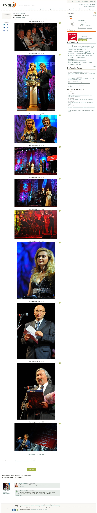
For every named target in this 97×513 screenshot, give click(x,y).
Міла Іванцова (78, 72)
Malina (75, 77)
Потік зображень (85, 25)
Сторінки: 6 (31, 454)
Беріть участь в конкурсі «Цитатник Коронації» (80, 99)
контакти (92, 1)
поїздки (70, 86)
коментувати (6, 493)
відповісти (21, 486)
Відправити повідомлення (85, 28)
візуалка (51, 9)
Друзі (82, 24)
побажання (85, 1)
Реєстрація (82, 4)
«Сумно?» (55, 506)
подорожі (71, 9)
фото (80, 9)
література (32, 9)
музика (42, 9)
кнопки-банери (34, 509)
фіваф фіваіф (81, 20)
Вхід (93, 4)
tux (17, 506)
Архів (94, 15)
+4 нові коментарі (74, 74)
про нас (78, 1)
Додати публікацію (89, 6)
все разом (90, 9)
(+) (82, 46)
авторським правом (41, 507)
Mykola (77, 81)
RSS (69, 1)
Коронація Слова (82, 33)
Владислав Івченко (6, 491)
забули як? (89, 4)
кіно (22, 9)
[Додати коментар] (60, 23)
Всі (95, 66)
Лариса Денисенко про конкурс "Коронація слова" (81, 107)
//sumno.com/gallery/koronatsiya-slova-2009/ (24, 460)
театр (61, 9)
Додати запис (82, 40)
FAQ (73, 1)
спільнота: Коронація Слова (7, 17)
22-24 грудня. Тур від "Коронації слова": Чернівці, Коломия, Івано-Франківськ (81, 79)
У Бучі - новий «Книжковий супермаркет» (79, 83)
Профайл (84, 23)
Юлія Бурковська (23, 483)
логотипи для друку (42, 509)
